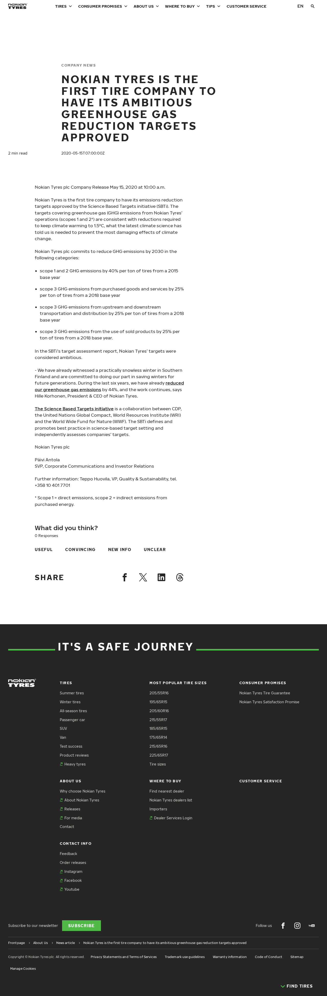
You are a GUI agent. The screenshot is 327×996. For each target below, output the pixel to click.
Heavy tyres (75, 764)
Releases (72, 809)
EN (300, 6)
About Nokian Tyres (81, 800)
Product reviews (74, 755)
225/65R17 (158, 755)
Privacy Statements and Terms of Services (124, 957)
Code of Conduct (268, 957)
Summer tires (72, 693)
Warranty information (230, 957)
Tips (210, 6)
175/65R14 (158, 737)
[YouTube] (312, 925)
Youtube (71, 889)
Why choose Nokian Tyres (82, 791)
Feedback (68, 853)
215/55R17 (158, 720)
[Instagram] (297, 925)
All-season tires (73, 711)
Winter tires (70, 702)
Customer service (246, 6)
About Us (144, 6)
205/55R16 (159, 693)
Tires (61, 6)
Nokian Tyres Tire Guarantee (264, 693)
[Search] (313, 6)
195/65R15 (158, 702)
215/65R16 (158, 746)
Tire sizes (157, 764)
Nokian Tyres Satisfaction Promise (269, 702)
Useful (44, 549)
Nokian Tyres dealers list (170, 800)
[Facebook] (125, 577)
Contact (67, 826)
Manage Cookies (23, 969)
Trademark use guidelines (185, 957)
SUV (63, 728)
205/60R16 (159, 711)
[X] (143, 577)
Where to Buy (180, 6)
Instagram (73, 871)
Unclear (155, 549)
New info (120, 549)
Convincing (80, 549)
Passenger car (72, 720)
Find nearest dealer (166, 791)
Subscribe (81, 925)
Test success (71, 746)
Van (63, 737)
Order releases (73, 862)
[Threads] (180, 577)
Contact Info (75, 843)
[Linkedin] (161, 577)
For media (73, 818)
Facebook (73, 880)
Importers (158, 809)
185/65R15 (158, 728)
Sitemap (296, 957)
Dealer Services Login (173, 818)
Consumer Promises (100, 6)
